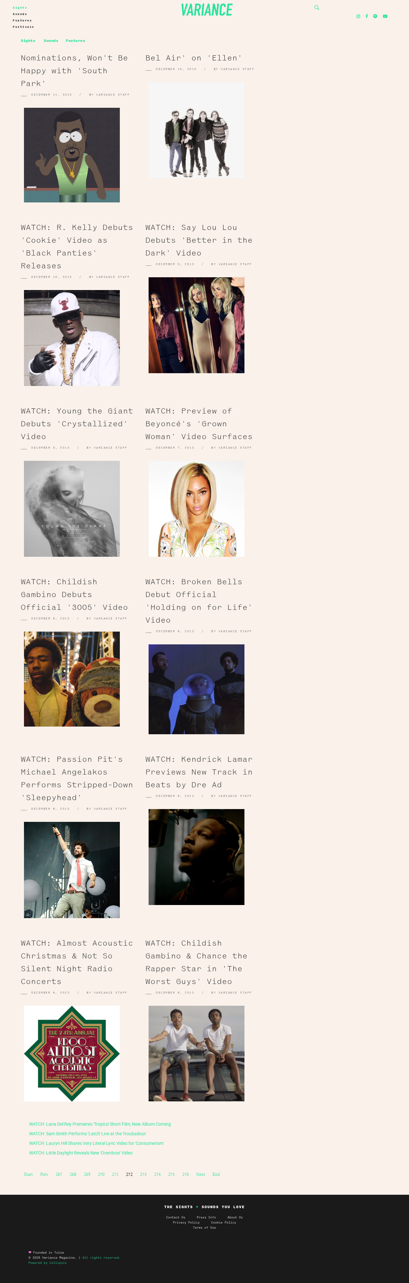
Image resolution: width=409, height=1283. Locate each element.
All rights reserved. (101, 1257)
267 (59, 1174)
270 (101, 1174)
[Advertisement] (332, 112)
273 (143, 1174)
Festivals (24, 26)
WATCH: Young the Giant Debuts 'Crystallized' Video (77, 423)
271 (115, 1174)
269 (87, 1174)
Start (28, 1174)
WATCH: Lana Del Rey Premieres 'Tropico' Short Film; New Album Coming (99, 1124)
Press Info (206, 1217)
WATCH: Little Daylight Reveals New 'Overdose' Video (80, 1153)
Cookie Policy (223, 1222)
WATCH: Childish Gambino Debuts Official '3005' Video (74, 594)
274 (157, 1174)
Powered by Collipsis (47, 1262)
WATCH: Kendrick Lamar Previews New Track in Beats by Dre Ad (199, 772)
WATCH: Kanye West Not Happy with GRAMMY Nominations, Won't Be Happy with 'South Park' (74, 58)
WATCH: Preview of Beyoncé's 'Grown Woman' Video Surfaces (199, 423)
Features (22, 20)
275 (171, 1174)
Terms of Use (204, 1227)
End (216, 1174)
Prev (44, 1174)
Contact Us (175, 1217)
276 (185, 1174)
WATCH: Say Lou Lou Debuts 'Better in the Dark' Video (199, 240)
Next (200, 1174)
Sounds (20, 14)
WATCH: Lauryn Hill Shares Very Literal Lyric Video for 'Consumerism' (96, 1143)
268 (73, 1174)
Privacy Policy (192, 1222)
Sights (20, 7)
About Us (235, 1217)
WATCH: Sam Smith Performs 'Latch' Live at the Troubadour (87, 1133)
